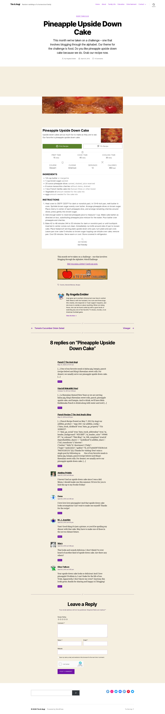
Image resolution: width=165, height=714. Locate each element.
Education (121, 4)
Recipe (78, 285)
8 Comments (99, 58)
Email (85, 640)
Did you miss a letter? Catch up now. (82, 264)
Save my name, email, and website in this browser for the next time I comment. (81, 657)
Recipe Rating (62, 617)
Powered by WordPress (55, 709)
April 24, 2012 (85, 58)
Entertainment (131, 4)
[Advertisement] (82, 84)
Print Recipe (63, 146)
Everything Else (82, 16)
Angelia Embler (71, 58)
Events (62, 285)
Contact (141, 4)
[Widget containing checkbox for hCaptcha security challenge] (71, 664)
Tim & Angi (15, 4)
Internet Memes (70, 285)
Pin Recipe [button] (104, 146)
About (104, 4)
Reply (60, 381)
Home (97, 4)
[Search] (75, 692)
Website (60, 648)
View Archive (71, 316)
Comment (61, 623)
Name (60, 640)
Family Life (112, 4)
